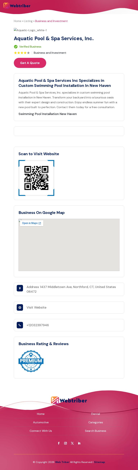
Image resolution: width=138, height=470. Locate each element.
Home (17, 21)
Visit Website (36, 307)
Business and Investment (51, 21)
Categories (95, 422)
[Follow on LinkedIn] (79, 443)
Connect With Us (41, 431)
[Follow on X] (72, 443)
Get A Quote (30, 63)
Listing (28, 21)
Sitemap (99, 462)
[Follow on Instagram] (65, 443)
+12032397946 (38, 325)
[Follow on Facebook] (58, 443)
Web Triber (62, 462)
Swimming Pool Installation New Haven (48, 114)
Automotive (41, 422)
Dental (95, 414)
